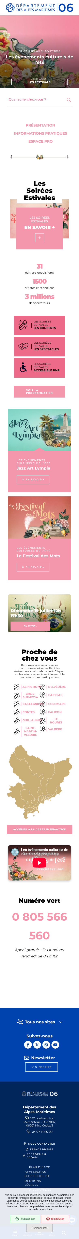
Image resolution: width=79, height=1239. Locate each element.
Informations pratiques (40, 133)
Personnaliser (39, 1228)
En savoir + (30, 626)
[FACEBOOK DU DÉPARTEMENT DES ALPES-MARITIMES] (28, 1045)
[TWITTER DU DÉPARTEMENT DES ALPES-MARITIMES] (37, 1045)
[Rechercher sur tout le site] (68, 99)
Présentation (40, 125)
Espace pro (40, 141)
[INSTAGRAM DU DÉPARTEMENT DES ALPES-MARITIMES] (46, 1045)
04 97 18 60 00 (42, 1132)
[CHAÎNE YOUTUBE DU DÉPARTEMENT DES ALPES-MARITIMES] (55, 1045)
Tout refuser (57, 1218)
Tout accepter (27, 1218)
